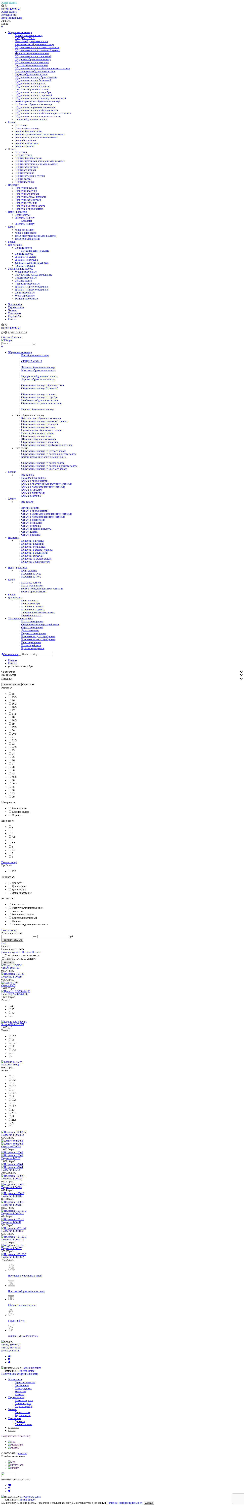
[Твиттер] (9, 1362)
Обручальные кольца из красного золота (37, 116)
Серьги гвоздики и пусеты (30, 175)
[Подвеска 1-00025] (12, 1175)
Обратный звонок (11, 337)
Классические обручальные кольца (34, 44)
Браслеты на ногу (25, 223)
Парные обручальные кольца (31, 119)
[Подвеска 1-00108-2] (13, 1210)
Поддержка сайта (31, 1367)
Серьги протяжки (25, 181)
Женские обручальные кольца (31, 41)
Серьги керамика (24, 173)
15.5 (13, 1036)
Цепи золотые (23, 214)
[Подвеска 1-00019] (12, 1184)
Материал (6, 678)
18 (12, 1052)
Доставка (20, 1421)
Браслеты (26, 220)
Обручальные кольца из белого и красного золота (43, 113)
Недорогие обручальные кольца (33, 59)
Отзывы (12, 310)
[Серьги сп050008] (122, 1142)
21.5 (13, 1119)
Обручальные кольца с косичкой (33, 56)
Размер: (5, 1000)
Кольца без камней (25, 140)
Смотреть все (10, 654)
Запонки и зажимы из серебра (31, 262)
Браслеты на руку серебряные (31, 286)
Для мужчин (15, 244)
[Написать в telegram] (3, 5)
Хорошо (149, 1503)
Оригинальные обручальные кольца (35, 71)
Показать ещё (9, 862)
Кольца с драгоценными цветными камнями (40, 134)
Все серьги (21, 152)
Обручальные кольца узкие (30, 83)
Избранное (9, 14)
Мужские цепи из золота (35, 250)
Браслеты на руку (25, 217)
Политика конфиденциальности (19, 1373)
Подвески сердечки (26, 202)
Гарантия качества (25, 1382)
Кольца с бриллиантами (28, 131)
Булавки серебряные (26, 298)
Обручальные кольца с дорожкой (33, 95)
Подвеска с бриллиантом (29, 208)
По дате (36, 952)
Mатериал (6, 802)
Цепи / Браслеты (17, 211)
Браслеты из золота (25, 256)
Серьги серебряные (26, 277)
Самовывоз (14, 313)
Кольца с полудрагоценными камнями (36, 137)
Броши (12, 241)
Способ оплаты (23, 1424)
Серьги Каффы (23, 178)
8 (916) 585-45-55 (11, 1347)
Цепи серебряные (25, 292)
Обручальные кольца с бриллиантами (36, 77)
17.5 (13, 1049)
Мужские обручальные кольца (32, 53)
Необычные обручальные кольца (33, 104)
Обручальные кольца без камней (33, 80)
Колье (11, 226)
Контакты (20, 1391)
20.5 (13, 1113)
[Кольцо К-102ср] (11, 1061)
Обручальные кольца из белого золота (36, 110)
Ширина (6, 820)
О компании (15, 304)
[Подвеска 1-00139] (12, 973)
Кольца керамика (24, 146)
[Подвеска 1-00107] (12, 1245)
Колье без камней (24, 229)
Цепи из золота (23, 247)
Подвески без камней (27, 193)
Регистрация (15, 17)
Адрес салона (9, 2)
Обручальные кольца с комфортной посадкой (40, 98)
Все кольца (21, 125)
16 (12, 1039)
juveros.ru (22, 1453)
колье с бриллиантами (27, 238)
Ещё (3, 943)
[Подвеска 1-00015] (12, 1202)
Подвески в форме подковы (30, 196)
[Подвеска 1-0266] (122, 1154)
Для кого (6, 876)
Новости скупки (24, 1400)
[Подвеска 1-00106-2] (13, 1254)
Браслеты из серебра (26, 259)
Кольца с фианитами (26, 143)
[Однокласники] (9, 1359)
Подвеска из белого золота (30, 205)
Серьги (12, 149)
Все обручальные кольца (28, 35)
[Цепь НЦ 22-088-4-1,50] (15, 991)
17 (12, 1046)
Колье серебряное (25, 295)
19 (12, 1103)
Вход (4, 17)
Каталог (12, 319)
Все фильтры (8, 674)
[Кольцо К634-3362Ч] (14, 1021)
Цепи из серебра (24, 253)
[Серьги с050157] (11, 965)
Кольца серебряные (26, 271)
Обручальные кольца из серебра (33, 92)
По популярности (11, 952)
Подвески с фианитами (28, 199)
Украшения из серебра (20, 268)
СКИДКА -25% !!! (25, 38)
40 (12, 1006)
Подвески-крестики (26, 190)
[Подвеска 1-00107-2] (13, 1236)
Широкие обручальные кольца (32, 89)
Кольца (12, 122)
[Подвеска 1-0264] (122, 1166)
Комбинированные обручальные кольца (37, 101)
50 (12, 1012)
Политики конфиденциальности (125, 1502)
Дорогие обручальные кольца (31, 65)
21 (12, 1116)
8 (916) (17, 332)
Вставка (5, 898)
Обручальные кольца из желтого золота (37, 47)
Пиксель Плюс (26, 1370)
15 (12, 1076)
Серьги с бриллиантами (28, 158)
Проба (4, 865)
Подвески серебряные (27, 283)
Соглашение (22, 1385)
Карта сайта (14, 316)
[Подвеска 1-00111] (12, 1219)
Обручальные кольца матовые (32, 62)
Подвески (13, 184)
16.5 (13, 1043)
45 (12, 1009)
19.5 (13, 1106)
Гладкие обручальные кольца (31, 74)
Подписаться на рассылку (16, 1436)
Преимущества (23, 1388)
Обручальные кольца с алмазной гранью (37, 50)
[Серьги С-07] (9, 982)
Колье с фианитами (26, 232)
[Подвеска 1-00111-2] (13, 1228)
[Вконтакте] (9, 1356)
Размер (5, 687)
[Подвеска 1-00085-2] (13, 1132)
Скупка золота (16, 307)
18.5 (13, 1099)
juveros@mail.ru (10, 1350)
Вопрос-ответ (22, 1412)
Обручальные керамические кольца (35, 107)
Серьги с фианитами (26, 167)
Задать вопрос (23, 1415)
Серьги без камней (25, 170)
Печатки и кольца (25, 265)
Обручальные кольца (20, 32)
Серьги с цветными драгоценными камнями (40, 161)
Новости (19, 1394)
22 (12, 1123)
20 (12, 1109)
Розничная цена (10, 933)
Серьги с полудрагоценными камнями (36, 164)
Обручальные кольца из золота (32, 86)
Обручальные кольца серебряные (33, 274)
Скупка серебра (23, 1406)
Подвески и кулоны (26, 187)
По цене (26, 952)
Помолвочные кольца (27, 128)
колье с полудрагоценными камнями (35, 235)
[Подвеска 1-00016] (12, 1193)
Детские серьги (23, 155)
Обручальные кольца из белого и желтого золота (42, 68)
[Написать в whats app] (6, 5)
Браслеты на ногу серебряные (31, 289)
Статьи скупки (23, 1403)
